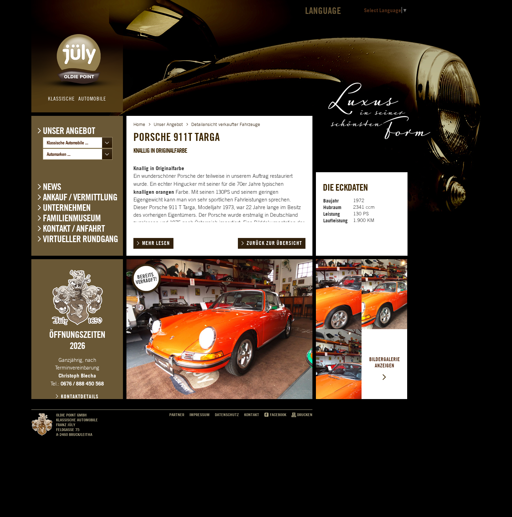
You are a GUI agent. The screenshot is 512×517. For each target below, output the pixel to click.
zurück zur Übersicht (274, 243)
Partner (176, 414)
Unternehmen (67, 207)
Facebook (278, 414)
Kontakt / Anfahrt (74, 228)
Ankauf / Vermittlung (80, 197)
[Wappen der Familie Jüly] (77, 297)
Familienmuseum (72, 218)
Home (139, 124)
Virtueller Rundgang (80, 238)
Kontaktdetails (80, 396)
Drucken (304, 414)
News (52, 186)
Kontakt (251, 414)
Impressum (199, 414)
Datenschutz (227, 414)
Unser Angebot (69, 130)
